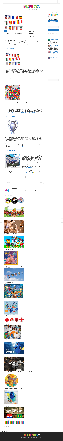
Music (29, 1)
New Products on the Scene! (9, 205)
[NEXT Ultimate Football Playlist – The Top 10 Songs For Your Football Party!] (62, 220)
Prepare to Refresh (8, 425)
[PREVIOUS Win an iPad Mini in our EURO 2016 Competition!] (1, 220)
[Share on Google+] (24, 177)
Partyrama (33, 33)
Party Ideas (12, 1)
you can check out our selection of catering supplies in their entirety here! (21, 112)
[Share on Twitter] (22, 177)
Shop (42, 1)
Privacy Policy (35, 437)
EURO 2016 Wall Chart (21, 43)
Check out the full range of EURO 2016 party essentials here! (28, 146)
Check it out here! (28, 167)
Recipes (21, 1)
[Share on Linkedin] (29, 177)
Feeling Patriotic (7, 323)
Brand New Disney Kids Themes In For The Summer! (14, 388)
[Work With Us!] (53, 70)
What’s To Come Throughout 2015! (10, 233)
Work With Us (37, 1)
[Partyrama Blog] (31, 7)
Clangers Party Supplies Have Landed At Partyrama (14, 266)
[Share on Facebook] (19, 177)
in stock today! (29, 41)
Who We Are (23, 437)
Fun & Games (17, 1)
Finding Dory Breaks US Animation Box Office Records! (14, 355)
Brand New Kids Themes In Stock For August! (12, 315)
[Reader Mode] (5, 31)
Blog (8, 1)
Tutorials (32, 1)
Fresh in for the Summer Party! (10, 217)
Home (5, 1)
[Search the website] (59, 1)
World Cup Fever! (7, 419)
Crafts (25, 1)
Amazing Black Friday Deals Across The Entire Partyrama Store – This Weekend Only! (20, 371)
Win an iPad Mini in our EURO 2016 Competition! (15, 183)
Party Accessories (10, 116)
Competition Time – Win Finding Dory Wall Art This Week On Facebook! (17, 405)
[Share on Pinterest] (27, 177)
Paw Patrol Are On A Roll (9, 249)
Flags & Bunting (9, 48)
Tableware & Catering (11, 82)
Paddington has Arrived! (8, 339)
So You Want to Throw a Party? (10, 282)
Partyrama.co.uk (29, 172)
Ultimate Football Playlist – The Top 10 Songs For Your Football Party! (40, 183)
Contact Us (27, 437)
